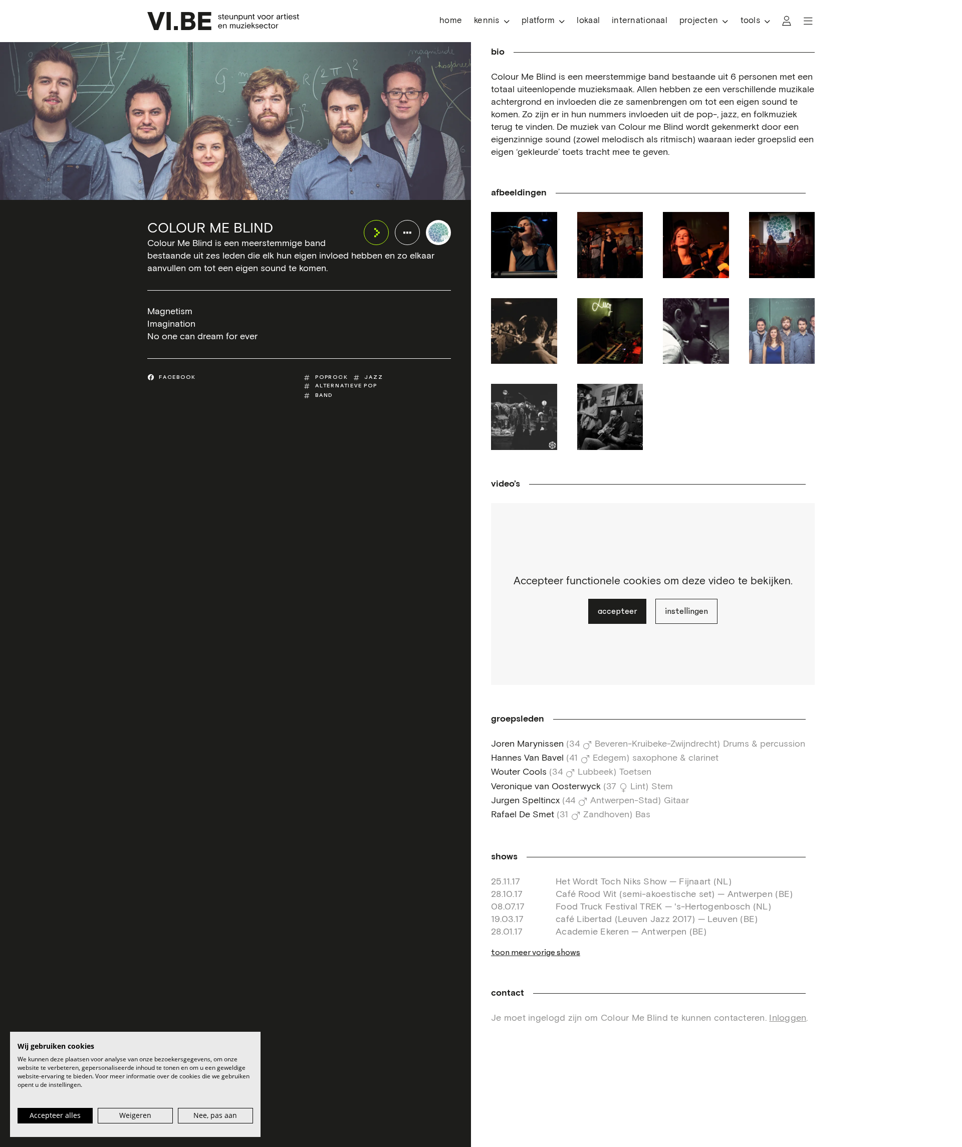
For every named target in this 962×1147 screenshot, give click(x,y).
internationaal (639, 21)
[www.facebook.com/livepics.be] (782, 331)
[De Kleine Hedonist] (782, 245)
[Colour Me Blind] (438, 232)
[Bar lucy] (610, 331)
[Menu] (808, 21)
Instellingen (686, 611)
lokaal (588, 21)
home (450, 21)
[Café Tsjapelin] (696, 245)
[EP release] (524, 417)
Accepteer (617, 611)
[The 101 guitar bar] (524, 331)
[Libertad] (610, 245)
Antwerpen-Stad (624, 800)
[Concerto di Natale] (524, 245)
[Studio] (696, 331)
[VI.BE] (223, 21)
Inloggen (787, 1018)
